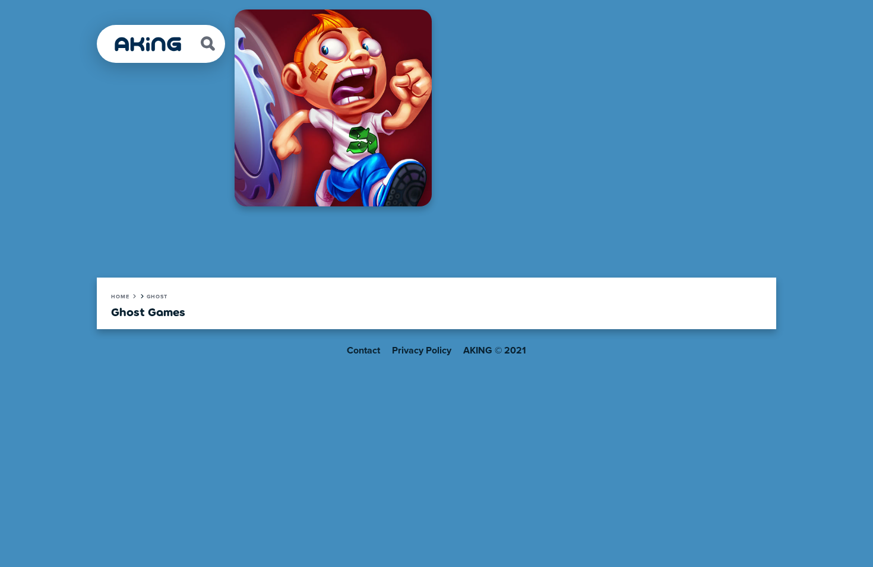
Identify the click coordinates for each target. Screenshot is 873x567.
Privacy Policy (421, 350)
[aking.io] (148, 44)
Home (120, 297)
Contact (363, 350)
